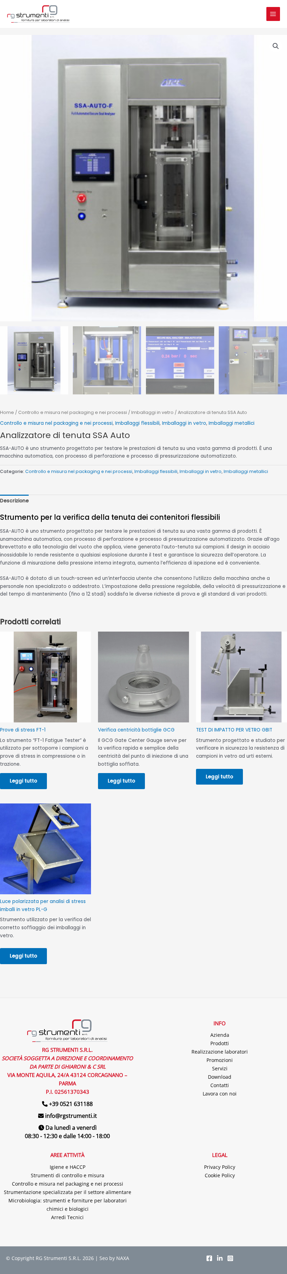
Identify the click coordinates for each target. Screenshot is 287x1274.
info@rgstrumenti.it (71, 1116)
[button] (276, 46)
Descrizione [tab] (14, 500)
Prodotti (219, 1043)
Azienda (219, 1035)
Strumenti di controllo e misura (67, 1175)
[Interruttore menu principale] (273, 14)
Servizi (219, 1068)
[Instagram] (230, 1258)
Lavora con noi (220, 1093)
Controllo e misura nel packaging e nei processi (72, 412)
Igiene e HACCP (67, 1167)
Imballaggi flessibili (137, 423)
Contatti (219, 1085)
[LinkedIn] (220, 1258)
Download (219, 1076)
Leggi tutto (23, 781)
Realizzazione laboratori (219, 1051)
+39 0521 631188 (71, 1104)
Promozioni (219, 1060)
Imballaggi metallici (231, 423)
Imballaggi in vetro (152, 412)
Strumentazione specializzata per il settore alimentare (67, 1192)
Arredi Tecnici (67, 1217)
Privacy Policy (219, 1167)
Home (7, 412)
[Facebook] (209, 1258)
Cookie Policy (220, 1175)
